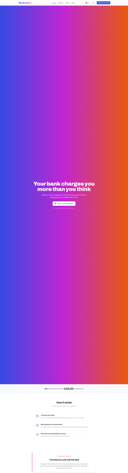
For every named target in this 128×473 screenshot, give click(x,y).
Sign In (94, 3)
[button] (88, 2)
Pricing (67, 3)
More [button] (73, 3)
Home (54, 3)
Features (60, 3)
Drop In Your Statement (65, 203)
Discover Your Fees (103, 3)
